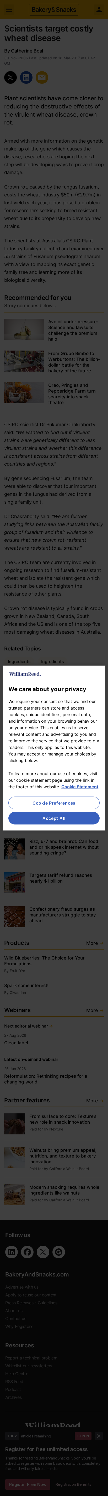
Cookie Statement (79, 786)
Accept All (53, 818)
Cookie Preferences (54, 802)
